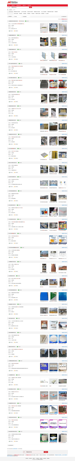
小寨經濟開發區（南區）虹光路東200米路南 (17, 226)
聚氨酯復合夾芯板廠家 (37, 11)
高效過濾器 (16, 434)
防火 (17, 391)
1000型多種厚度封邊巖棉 (63, 46)
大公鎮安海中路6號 (14, 42)
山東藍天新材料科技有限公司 (13, 417)
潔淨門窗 (17, 179)
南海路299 (12, 311)
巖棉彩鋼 (17, 94)
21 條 (12, 437)
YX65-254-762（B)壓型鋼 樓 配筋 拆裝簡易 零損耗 (63, 371)
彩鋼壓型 (18, 250)
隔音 (14, 236)
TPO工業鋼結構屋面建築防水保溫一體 (44, 329)
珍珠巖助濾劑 (15, 335)
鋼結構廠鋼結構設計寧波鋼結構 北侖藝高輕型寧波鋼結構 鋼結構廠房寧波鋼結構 (53, 315)
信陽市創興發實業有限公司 (12, 332)
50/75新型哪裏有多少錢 (44, 74)
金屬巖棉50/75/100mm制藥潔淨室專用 (63, 187)
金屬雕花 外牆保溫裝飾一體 (44, 272)
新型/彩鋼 (52, 74)
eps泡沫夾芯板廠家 (23, 11)
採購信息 (13, 5)
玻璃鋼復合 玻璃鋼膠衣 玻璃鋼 (63, 216)
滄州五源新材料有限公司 (12, 205)
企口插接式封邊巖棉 (53, 46)
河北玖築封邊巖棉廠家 (44, 230)
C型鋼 (20, 108)
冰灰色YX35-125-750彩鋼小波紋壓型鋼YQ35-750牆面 (44, 371)
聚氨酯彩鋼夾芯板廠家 (50, 11)
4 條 (12, 310)
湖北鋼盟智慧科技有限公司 (12, 403)
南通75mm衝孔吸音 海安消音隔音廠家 (63, 117)
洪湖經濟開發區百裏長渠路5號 (15, 410)
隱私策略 (41, 458)
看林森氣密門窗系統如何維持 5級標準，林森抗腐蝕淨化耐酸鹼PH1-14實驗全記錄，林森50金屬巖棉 (53, 187)
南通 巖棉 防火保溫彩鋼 (44, 117)
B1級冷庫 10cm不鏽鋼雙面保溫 (44, 145)
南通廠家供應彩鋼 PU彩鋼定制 (63, 102)
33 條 (12, 324)
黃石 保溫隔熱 (53, 414)
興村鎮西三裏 (13, 212)
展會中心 (24, 5)
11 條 (12, 225)
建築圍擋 (12, 193)
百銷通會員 (10, 16)
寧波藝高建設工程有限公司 (12, 304)
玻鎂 (60, 159)
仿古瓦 (18, 264)
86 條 (12, 55)
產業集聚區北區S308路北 (14, 325)
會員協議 (44, 458)
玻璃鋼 (17, 207)
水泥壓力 (14, 278)
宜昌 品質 (62, 414)
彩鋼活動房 (17, 292)
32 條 (12, 182)
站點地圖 (37, 458)
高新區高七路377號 (14, 28)
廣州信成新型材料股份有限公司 (13, 431)
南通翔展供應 (62, 131)
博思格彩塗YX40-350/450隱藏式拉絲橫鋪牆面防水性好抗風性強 (53, 371)
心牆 (18, 278)
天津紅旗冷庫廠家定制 (63, 88)
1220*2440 (42, 400)
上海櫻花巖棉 (19, 377)
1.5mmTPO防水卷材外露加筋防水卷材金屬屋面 (63, 329)
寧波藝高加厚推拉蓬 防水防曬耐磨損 (63, 315)
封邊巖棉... (21, 23)
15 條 (12, 154)
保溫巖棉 (12, 377)
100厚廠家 (52, 428)
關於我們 (27, 458)
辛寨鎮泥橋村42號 (13, 170)
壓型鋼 (17, 363)
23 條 (12, 423)
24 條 (12, 69)
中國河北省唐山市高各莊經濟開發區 (16, 283)
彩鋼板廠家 (56, 11)
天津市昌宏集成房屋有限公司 (13, 290)
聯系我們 (30, 458)
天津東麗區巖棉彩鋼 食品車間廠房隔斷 (44, 301)
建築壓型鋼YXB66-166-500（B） (63, 258)
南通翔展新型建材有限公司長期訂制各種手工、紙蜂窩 (53, 131)
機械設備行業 (19, 5)
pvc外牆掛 (15, 264)
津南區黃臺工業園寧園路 (14, 255)
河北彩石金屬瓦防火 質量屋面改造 (63, 272)
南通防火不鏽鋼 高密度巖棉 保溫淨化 (53, 145)
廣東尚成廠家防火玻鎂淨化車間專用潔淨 (53, 244)
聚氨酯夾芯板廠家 (37, 13)
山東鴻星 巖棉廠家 (44, 32)
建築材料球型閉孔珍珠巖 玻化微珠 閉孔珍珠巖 (63, 343)
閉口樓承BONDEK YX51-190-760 (53, 258)
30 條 (12, 281)
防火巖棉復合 (15, 165)
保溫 (18, 335)
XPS (50, 400)
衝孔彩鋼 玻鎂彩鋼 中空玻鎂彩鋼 (53, 117)
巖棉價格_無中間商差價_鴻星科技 (53, 32)
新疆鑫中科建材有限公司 (12, 346)
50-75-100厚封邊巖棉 (63, 74)
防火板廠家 (47, 13)
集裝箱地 (12, 391)
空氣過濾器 (12, 434)
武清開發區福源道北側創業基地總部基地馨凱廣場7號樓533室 (19, 368)
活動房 (14, 37)
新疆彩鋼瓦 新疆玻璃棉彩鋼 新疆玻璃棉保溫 (63, 357)
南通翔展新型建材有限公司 (12, 91)
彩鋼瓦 (12, 94)
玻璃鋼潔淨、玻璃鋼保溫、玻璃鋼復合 (53, 216)
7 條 (12, 366)
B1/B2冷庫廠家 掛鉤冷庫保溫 (44, 88)
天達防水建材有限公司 (12, 318)
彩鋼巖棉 (13, 108)
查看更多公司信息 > (64, 21)
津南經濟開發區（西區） (14, 297)
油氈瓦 (12, 264)
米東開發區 (12, 354)
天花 (15, 391)
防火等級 (43, 428)
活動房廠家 (24, 13)
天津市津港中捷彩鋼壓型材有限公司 (14, 247)
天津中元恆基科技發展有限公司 (13, 63)
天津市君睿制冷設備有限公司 (13, 77)
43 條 (12, 126)
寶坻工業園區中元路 (14, 71)
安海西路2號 (13, 141)
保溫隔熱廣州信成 (63, 442)
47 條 (12, 97)
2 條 (12, 239)
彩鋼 (12, 52)
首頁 (9, 5)
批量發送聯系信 (64, 16)
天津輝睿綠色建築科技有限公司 (13, 360)
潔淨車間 (12, 122)
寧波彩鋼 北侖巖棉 (44, 315)
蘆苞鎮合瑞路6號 (13, 156)
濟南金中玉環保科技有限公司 (13, 162)
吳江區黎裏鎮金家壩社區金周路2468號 (16, 184)
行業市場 (29, 5)
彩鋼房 (17, 193)
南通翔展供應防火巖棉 (44, 131)
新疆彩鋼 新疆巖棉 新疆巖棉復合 (44, 357)
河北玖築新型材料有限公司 (12, 219)
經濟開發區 (12, 269)
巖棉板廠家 (42, 13)
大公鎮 (12, 113)
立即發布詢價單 (15, 448)
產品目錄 (10, 9)
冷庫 (13, 80)
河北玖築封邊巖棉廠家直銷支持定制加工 (63, 230)
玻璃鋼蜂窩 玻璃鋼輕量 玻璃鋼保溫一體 (44, 216)
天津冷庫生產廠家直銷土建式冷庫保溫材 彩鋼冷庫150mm (53, 88)
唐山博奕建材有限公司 (12, 275)
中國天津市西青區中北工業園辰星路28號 (16, 85)
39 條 (12, 168)
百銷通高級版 (22, 21)
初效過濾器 (19, 434)
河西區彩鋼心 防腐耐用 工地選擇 (53, 301)
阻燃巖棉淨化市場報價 (44, 173)
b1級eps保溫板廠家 (43, 11)
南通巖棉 (62, 60)
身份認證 (27, 21)
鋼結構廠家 (20, 13)
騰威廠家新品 (43, 60)
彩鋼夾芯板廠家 (16, 13)
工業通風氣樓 (19, 405)
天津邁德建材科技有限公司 (12, 261)
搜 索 (46, 451)
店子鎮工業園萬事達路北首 (15, 424)
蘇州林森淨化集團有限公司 (12, 176)
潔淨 (12, 151)
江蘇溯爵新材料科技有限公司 (13, 134)
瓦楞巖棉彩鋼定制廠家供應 (53, 173)
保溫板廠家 (32, 13)
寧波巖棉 (17, 306)
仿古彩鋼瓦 (12, 250)
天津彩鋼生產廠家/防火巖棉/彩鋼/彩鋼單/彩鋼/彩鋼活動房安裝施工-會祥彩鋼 (53, 202)
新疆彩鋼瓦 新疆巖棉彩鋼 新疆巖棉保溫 (53, 357)
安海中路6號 (13, 99)
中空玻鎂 (16, 151)
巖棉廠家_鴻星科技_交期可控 (63, 32)
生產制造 (12, 25)
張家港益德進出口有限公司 (12, 389)
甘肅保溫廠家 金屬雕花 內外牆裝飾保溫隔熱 (53, 272)
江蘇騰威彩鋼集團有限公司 (12, 35)
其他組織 (12, 379)
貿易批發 (12, 393)
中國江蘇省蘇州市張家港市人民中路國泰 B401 (17, 396)
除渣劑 (12, 335)
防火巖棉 (16, 377)
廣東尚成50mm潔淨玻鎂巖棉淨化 (63, 244)
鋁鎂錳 (12, 363)
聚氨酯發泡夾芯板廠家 (17, 11)
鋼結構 (12, 37)
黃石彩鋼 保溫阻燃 (44, 414)
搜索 (30, 7)
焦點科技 (39, 459)
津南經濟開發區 (13, 198)
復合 (12, 278)
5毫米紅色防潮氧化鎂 (62, 400)
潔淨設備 (12, 179)
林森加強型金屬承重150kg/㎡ (44, 187)
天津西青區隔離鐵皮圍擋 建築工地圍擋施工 (63, 301)
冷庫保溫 (16, 80)
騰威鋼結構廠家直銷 (53, 60)
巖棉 (16, 23)
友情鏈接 (48, 458)
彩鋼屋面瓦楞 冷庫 (53, 102)
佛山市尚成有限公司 (12, 148)
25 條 (12, 41)
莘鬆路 (12, 382)
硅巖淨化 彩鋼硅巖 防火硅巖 (63, 145)
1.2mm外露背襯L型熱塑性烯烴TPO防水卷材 (53, 329)
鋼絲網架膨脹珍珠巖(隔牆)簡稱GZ (44, 343)
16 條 (12, 267)
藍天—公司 (63, 428)
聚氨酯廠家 (28, 13)
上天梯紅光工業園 (13, 340)
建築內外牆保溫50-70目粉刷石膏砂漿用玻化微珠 (53, 343)
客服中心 (34, 458)
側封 (16, 66)
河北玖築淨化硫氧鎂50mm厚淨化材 (53, 230)
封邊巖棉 (43, 46)
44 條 (12, 409)
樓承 (16, 52)
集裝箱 (15, 292)
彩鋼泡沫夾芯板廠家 (30, 11)
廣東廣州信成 (44, 442)
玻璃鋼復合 (13, 207)
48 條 (12, 111)
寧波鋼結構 (12, 306)
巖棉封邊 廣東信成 (53, 442)
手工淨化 (12, 23)
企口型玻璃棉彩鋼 (43, 159)
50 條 (12, 83)
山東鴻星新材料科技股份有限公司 (13, 21)
